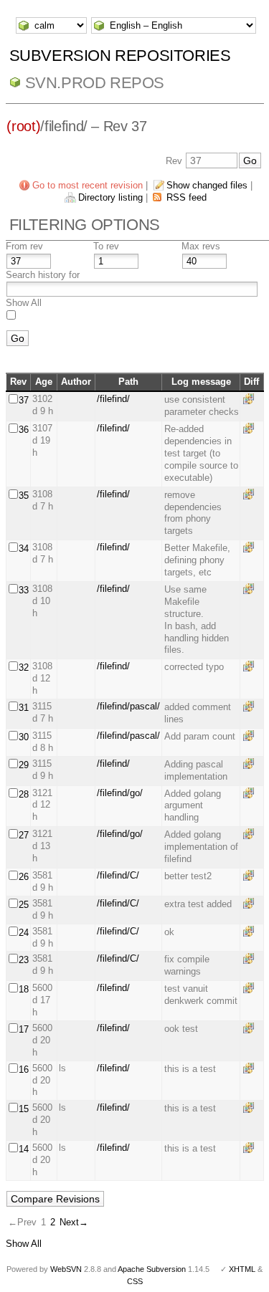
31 (24, 707)
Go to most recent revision (87, 185)
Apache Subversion (152, 1269)
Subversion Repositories (120, 55)
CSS (135, 1281)
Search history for (43, 274)
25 (24, 904)
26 (24, 876)
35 (24, 495)
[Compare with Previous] (251, 398)
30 (24, 737)
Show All (24, 302)
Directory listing (110, 197)
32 (24, 667)
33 (24, 590)
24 (24, 932)
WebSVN (66, 1269)
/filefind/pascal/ (128, 706)
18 (24, 989)
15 (24, 1109)
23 (24, 959)
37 (24, 400)
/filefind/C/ (118, 875)
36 (24, 429)
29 (24, 765)
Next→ (74, 1222)
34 (24, 548)
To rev (106, 246)
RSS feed (186, 197)
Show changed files (206, 185)
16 (24, 1069)
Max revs (200, 246)
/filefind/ (113, 398)
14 (24, 1149)
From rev (24, 246)
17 (24, 1029)
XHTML (242, 1269)
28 (24, 794)
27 (24, 835)
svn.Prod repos (94, 83)
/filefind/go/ (120, 793)
